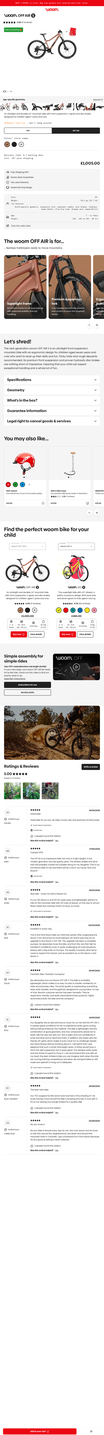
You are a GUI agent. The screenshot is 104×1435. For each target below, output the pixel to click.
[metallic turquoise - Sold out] (73, 610)
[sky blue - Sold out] (22, 484)
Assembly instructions (14, 678)
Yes (56, 840)
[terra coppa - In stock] (7, 144)
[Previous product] (89, 513)
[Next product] (97, 513)
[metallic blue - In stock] (80, 610)
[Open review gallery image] (12, 790)
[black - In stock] (14, 144)
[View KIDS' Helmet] (43, 503)
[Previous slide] (89, 325)
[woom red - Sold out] (8, 484)
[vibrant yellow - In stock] (87, 610)
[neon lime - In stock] (58, 610)
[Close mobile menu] (91, 1431)
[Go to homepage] (52, 9)
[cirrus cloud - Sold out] (21, 144)
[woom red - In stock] (66, 610)
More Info (96, 99)
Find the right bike (20, 226)
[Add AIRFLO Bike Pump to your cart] (88, 503)
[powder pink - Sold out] (94, 610)
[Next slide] (97, 325)
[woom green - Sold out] (15, 484)
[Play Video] (76, 667)
